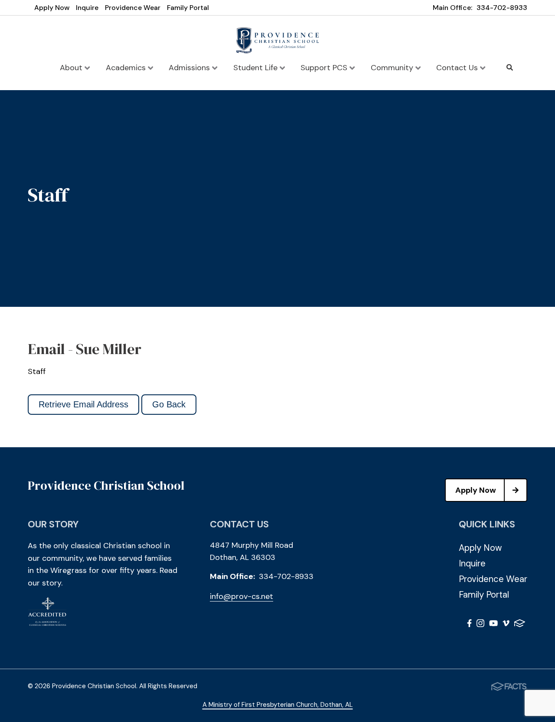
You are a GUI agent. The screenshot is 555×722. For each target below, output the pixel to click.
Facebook (469, 624)
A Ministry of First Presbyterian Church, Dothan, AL (277, 704)
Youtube (493, 624)
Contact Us (458, 67)
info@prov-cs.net (241, 596)
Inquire (87, 7)
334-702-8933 (502, 7)
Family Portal (188, 7)
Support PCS (324, 67)
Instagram (480, 624)
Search (510, 67)
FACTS (519, 624)
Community (393, 67)
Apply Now (51, 7)
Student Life (256, 67)
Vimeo (506, 624)
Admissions (190, 67)
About (72, 67)
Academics (127, 67)
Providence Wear (132, 7)
